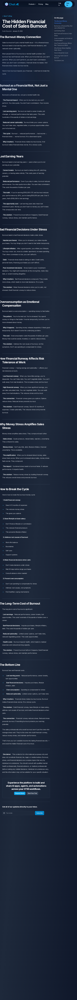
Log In (60, 4)
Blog (46, 4)
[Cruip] (12, 4)
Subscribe (39, 813)
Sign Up (67, 4)
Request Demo (19, 793)
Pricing (40, 4)
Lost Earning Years (59, 31)
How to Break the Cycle (61, 53)
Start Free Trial (32, 793)
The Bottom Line (59, 60)
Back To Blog (7, 16)
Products (31, 4)
